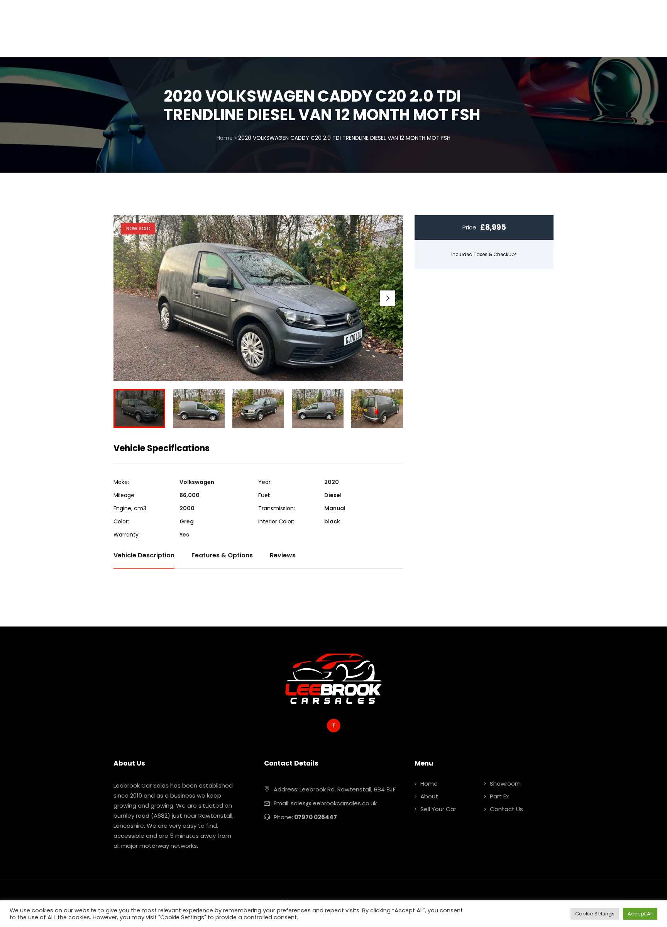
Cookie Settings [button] (595, 913)
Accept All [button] (640, 913)
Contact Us (506, 809)
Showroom (505, 783)
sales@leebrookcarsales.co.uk (334, 803)
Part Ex (499, 796)
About (429, 796)
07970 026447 (315, 817)
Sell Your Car (438, 809)
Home (225, 138)
